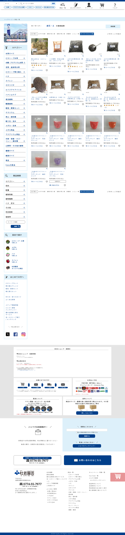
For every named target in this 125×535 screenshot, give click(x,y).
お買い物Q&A (51, 491)
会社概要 (49, 472)
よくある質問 (10, 300)
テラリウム (10, 112)
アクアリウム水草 (19, 7)
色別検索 (9, 212)
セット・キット (74, 505)
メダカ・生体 (11, 126)
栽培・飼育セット (13, 108)
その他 (8, 208)
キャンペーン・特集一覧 (97, 472)
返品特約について (95, 484)
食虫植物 (9, 99)
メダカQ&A (51, 502)
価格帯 (8, 217)
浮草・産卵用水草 (13, 67)
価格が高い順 (61, 34)
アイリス (71, 490)
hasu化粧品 (10, 165)
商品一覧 (71, 472)
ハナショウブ (11, 95)
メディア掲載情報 (12, 305)
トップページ (8, 19)
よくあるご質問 (52, 489)
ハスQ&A (50, 495)
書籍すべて (10, 151)
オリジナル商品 (74, 507)
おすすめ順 (41, 34)
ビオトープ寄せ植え (14, 72)
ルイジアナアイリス (14, 90)
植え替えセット (11, 291)
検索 (53, 3)
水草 (7, 7)
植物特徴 (9, 194)
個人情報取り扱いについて (98, 490)
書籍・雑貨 (72, 510)
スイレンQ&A (51, 498)
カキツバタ (10, 85)
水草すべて (10, 54)
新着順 (69, 34)
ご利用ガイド (51, 485)
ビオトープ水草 (12, 58)
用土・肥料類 (11, 117)
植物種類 (9, 199)
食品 (7, 160)
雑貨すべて (10, 156)
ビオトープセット (12, 283)
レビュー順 (75, 34)
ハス (30, 7)
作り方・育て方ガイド (13, 297)
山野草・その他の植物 (14, 146)
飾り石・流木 (11, 121)
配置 (7, 190)
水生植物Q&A (51, 493)
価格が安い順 (51, 34)
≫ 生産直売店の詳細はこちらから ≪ (26, 370)
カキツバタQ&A (52, 500)
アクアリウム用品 (13, 134)
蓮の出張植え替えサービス (55, 477)
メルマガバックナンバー (98, 480)
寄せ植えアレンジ (12, 286)
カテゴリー (10, 181)
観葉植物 (9, 104)
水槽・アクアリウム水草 (14, 63)
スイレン (38, 7)
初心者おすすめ (49, 7)
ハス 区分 (10, 203)
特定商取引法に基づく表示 (98, 488)
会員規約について (95, 486)
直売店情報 (50, 474)
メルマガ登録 (93, 478)
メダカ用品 (10, 130)
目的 (7, 186)
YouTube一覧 (94, 476)
